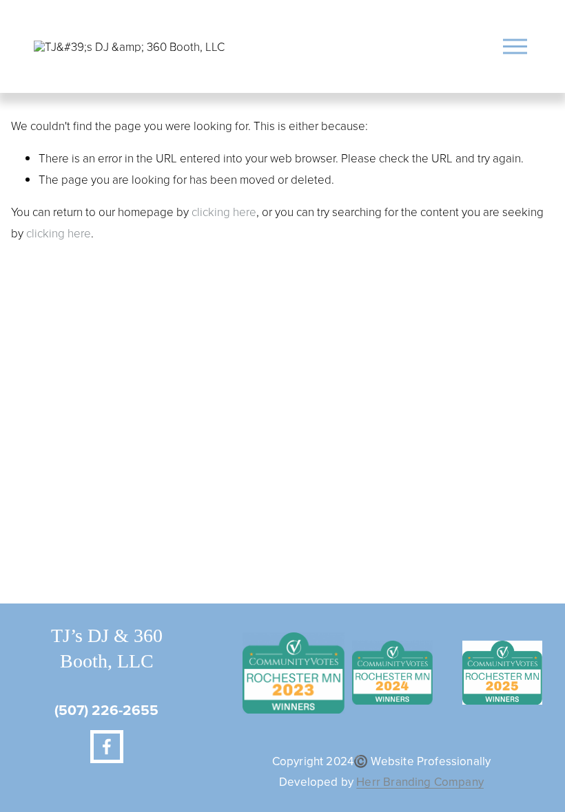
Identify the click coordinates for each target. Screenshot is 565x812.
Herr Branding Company (420, 782)
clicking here (224, 212)
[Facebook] (106, 746)
